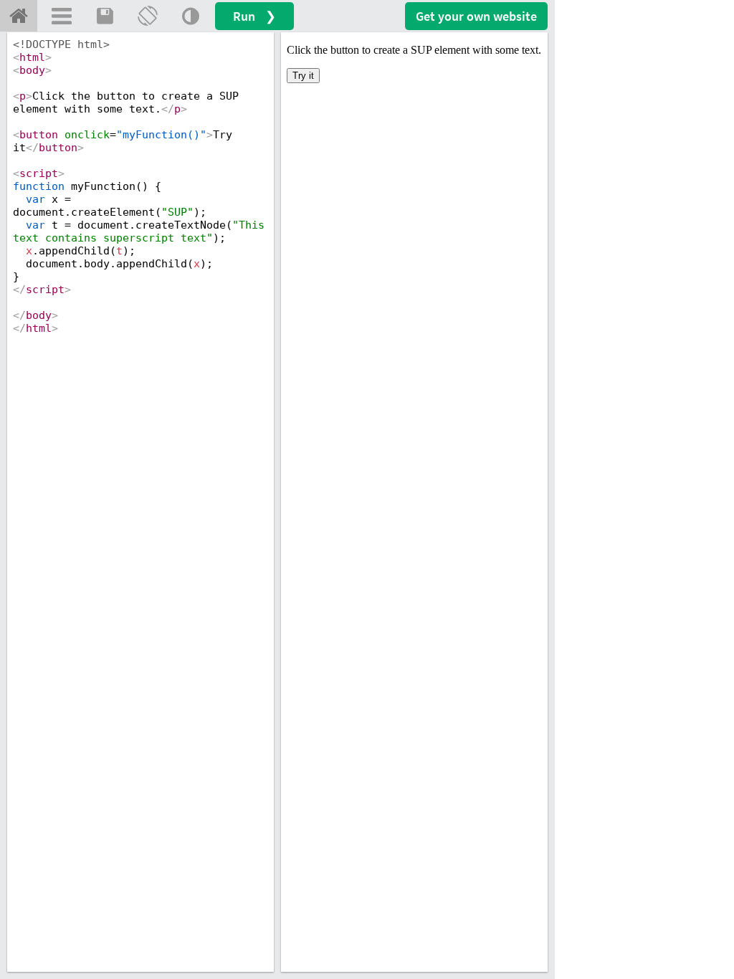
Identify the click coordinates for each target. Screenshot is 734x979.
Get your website (476, 16)
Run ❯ (254, 16)
